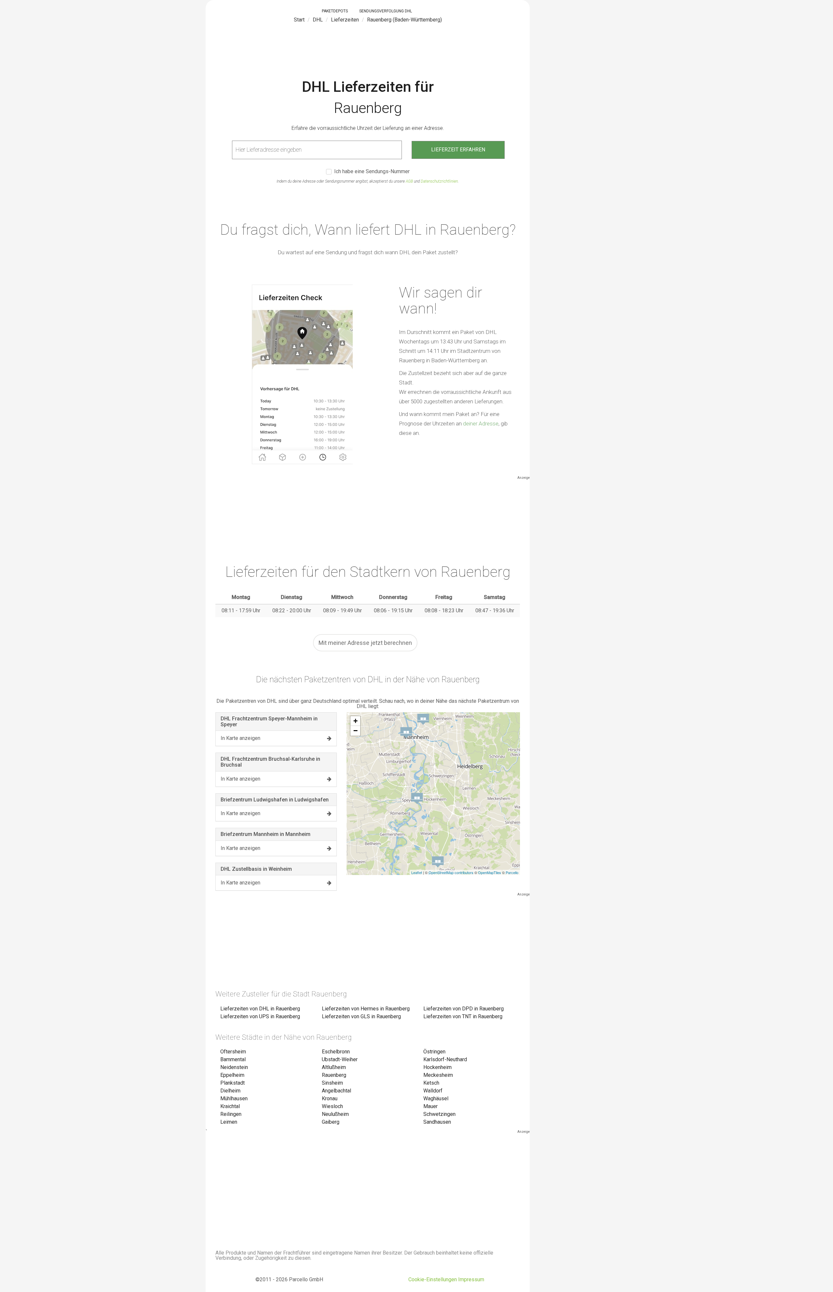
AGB (409, 181)
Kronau (329, 1098)
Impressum (471, 1279)
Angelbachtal (336, 1091)
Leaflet (416, 872)
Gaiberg (330, 1122)
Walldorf (433, 1091)
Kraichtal (230, 1106)
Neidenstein (234, 1067)
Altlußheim (334, 1067)
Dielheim (230, 1091)
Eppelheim (232, 1075)
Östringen (434, 1052)
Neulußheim (335, 1114)
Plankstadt (232, 1083)
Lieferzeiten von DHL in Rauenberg (260, 1009)
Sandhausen (437, 1122)
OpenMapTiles (489, 872)
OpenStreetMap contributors (451, 872)
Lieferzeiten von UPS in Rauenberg (260, 1016)
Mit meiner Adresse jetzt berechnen (365, 642)
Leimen (228, 1122)
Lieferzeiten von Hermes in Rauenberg (366, 1009)
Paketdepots (335, 11)
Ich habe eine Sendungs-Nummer (372, 171)
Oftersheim (233, 1052)
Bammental (233, 1059)
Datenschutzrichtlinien (439, 181)
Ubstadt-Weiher (340, 1059)
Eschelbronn (336, 1052)
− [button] (355, 731)
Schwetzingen (439, 1114)
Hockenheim (437, 1067)
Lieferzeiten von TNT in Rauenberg (462, 1016)
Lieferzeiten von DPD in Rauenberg (463, 1009)
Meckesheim (438, 1075)
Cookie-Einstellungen (432, 1279)
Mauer (430, 1106)
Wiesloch (332, 1106)
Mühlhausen (234, 1098)
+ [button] (355, 721)
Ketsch (431, 1083)
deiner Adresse (480, 423)
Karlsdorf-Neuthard (445, 1059)
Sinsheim (332, 1083)
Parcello (512, 872)
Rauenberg (334, 1075)
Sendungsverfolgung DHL (385, 11)
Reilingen (230, 1114)
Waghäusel (435, 1098)
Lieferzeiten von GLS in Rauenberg (361, 1016)
